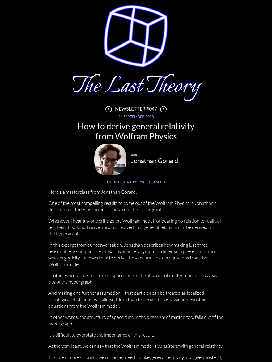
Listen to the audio (121, 182)
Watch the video (152, 182)
